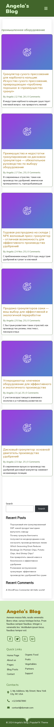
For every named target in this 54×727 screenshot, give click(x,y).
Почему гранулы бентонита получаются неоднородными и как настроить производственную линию (28, 539)
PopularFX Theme (39, 722)
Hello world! (39, 590)
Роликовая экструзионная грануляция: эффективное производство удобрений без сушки (28, 571)
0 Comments (34, 96)
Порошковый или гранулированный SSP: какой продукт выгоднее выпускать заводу (28, 528)
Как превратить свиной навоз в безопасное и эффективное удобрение (26, 561)
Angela (9, 96)
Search (9, 503)
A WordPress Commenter (18, 590)
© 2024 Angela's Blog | (18, 722)
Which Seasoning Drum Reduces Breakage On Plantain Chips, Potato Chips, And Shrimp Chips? (27, 550)
